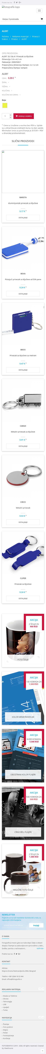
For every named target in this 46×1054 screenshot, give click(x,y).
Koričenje (6, 1038)
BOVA (23, 273)
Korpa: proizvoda (11, 19)
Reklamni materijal (20, 36)
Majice (5, 1030)
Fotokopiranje (8, 1035)
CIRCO (23, 502)
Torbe (5, 1010)
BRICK (23, 349)
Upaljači (6, 1007)
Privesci (14, 39)
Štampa (6, 1024)
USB (4, 1004)
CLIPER (23, 578)
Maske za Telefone (10, 996)
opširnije (40, 948)
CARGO (23, 426)
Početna (5, 36)
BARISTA (23, 197)
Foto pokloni (8, 1027)
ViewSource (8, 1048)
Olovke (5, 999)
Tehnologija (7, 1001)
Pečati (5, 1033)
